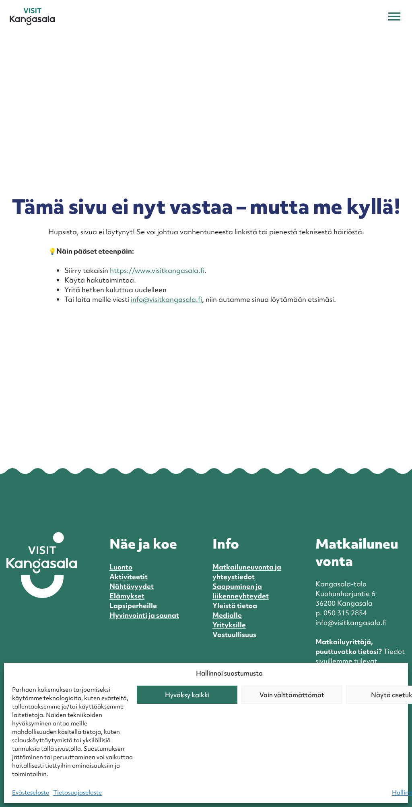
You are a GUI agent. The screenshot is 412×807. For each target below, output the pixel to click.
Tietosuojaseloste (77, 793)
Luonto (120, 566)
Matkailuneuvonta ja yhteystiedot (246, 571)
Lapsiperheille (133, 605)
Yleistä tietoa (234, 605)
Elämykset (126, 595)
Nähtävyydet (131, 586)
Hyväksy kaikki (187, 694)
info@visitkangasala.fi (166, 299)
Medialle (227, 615)
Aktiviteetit (128, 576)
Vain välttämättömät (292, 694)
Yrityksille (229, 624)
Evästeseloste (30, 793)
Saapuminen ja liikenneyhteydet (240, 591)
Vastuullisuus (234, 634)
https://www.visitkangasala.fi (157, 270)
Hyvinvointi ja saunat (144, 615)
